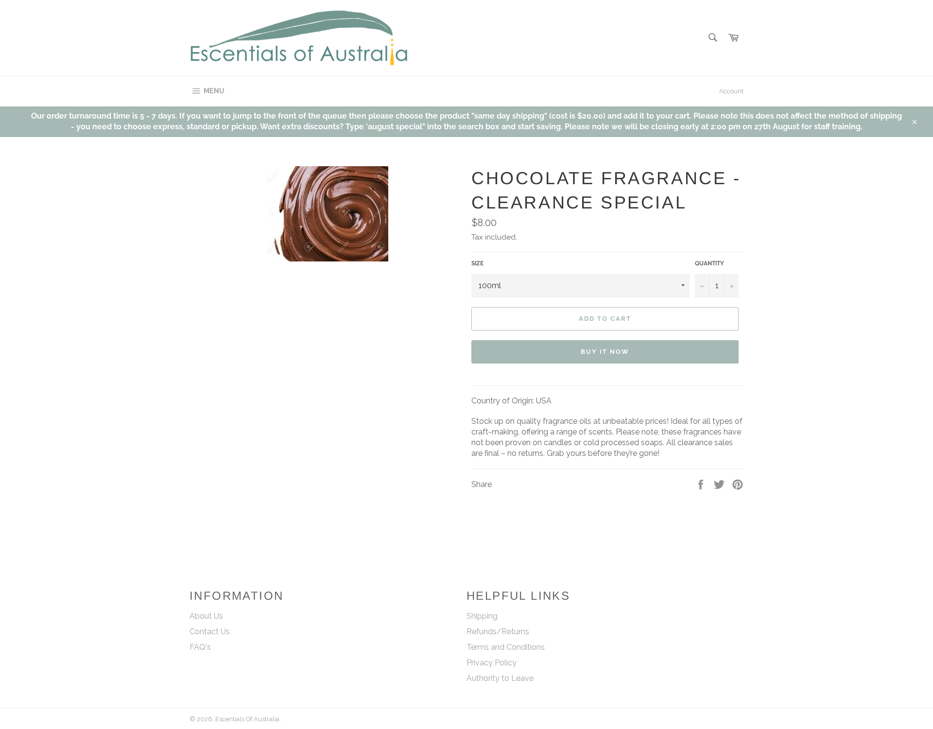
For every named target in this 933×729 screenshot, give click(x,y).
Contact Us (210, 631)
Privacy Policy (491, 662)
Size (477, 263)
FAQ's (200, 647)
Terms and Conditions (505, 647)
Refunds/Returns (497, 631)
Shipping (482, 616)
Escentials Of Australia (248, 719)
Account (731, 91)
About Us (206, 616)
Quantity (709, 263)
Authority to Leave (500, 678)
